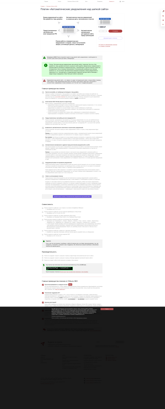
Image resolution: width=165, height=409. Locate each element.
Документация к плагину (110, 38)
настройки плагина (60, 96)
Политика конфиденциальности (58, 316)
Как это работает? (60, 289)
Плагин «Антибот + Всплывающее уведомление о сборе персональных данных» (69, 318)
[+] (106, 31)
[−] (99, 31)
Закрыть (162, 408)
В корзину (115, 31)
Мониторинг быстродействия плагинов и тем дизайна (74, 271)
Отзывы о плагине (105, 46)
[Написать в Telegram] (163, 24)
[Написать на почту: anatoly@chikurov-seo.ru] (163, 20)
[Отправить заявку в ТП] (163, 16)
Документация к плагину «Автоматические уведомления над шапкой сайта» (72, 196)
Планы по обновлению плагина (108, 44)
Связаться (111, 1)
